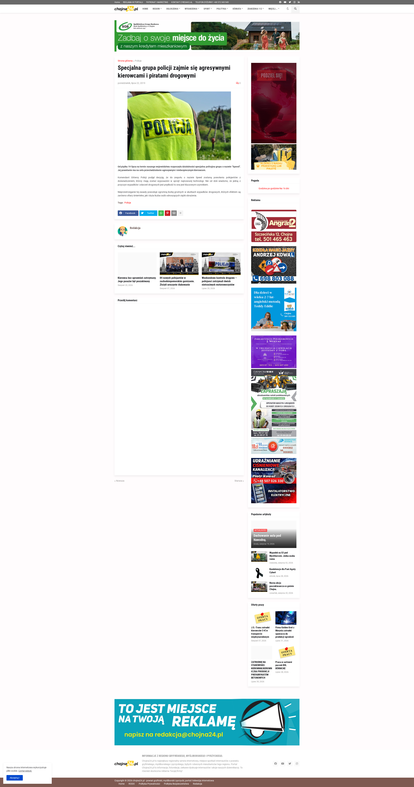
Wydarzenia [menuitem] (191, 8)
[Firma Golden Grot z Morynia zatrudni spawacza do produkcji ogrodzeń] (285, 618)
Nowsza (120, 480)
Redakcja (197, 783)
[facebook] (280, 2)
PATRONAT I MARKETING (157, 2)
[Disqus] (179, 347)
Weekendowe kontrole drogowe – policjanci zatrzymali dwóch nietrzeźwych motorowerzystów (219, 281)
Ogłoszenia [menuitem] (172, 8)
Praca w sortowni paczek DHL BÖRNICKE (283, 665)
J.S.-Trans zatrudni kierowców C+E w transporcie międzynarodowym (260, 632)
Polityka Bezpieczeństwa (176, 783)
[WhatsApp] (161, 213)
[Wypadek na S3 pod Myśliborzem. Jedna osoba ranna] (259, 556)
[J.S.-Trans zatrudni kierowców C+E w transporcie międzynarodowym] (261, 618)
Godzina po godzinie (269, 188)
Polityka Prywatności (149, 783)
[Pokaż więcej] (180, 213)
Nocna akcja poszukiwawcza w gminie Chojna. (281, 586)
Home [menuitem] (145, 8)
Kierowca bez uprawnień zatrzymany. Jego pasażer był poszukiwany (137, 279)
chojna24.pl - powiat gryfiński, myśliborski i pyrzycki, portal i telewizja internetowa (173, 780)
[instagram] (294, 2)
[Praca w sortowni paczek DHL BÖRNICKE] (285, 652)
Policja (138, 61)
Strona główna (125, 61)
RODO (132, 783)
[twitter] (290, 2)
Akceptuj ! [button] (15, 777)
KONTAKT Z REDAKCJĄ (181, 2)
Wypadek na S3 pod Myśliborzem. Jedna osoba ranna (282, 555)
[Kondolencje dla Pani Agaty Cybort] (259, 573)
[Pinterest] (167, 213)
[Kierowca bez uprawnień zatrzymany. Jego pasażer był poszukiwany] (137, 263)
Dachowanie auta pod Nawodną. (267, 538)
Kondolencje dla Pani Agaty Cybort (282, 571)
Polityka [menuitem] (221, 8)
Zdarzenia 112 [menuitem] (254, 8)
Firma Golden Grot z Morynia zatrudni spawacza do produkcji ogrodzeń (284, 632)
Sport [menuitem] (207, 8)
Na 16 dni (284, 188)
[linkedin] (299, 2)
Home (117, 2)
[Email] (174, 213)
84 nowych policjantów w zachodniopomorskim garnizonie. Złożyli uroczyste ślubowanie (177, 281)
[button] (287, 9)
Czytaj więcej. (25, 771)
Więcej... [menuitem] (272, 8)
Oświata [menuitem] (237, 8)
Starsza (238, 480)
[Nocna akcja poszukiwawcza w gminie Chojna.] (259, 586)
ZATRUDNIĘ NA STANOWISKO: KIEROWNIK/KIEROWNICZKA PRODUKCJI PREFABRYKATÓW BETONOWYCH (261, 670)
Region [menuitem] (156, 8)
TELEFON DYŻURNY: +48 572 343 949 (212, 2)
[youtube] (285, 2)
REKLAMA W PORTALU (133, 2)
